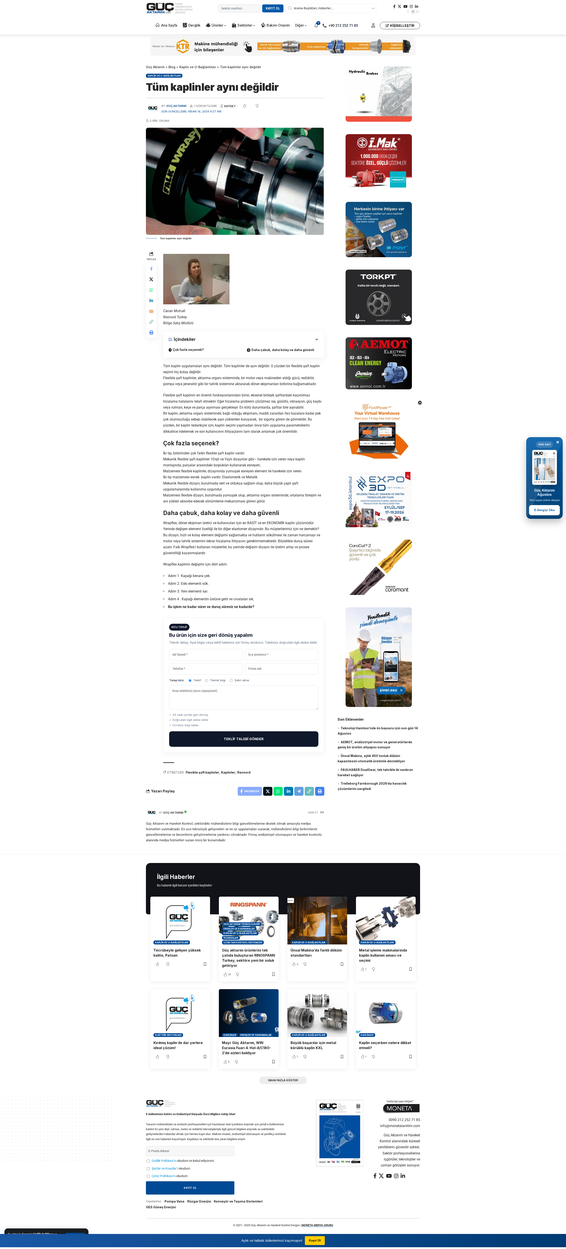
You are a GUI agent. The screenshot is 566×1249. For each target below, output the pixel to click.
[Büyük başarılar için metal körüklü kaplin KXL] (317, 1013)
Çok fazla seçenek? (188, 349)
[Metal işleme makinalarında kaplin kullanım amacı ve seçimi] (386, 920)
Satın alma (242, 680)
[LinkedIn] (416, 7)
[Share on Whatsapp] (151, 290)
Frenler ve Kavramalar (239, 928)
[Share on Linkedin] (151, 300)
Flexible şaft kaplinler (202, 772)
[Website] (322, 812)
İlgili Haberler (176, 876)
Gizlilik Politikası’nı (164, 1161)
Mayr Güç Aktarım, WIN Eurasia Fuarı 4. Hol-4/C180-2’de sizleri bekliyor (246, 1048)
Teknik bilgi (218, 680)
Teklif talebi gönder (244, 739)
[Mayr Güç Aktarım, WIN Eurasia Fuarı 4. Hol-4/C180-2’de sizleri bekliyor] (249, 1013)
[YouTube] (405, 7)
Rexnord (243, 772)
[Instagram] (411, 7)
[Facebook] (394, 7)
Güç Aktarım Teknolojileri (242, 924)
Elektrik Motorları (168, 1035)
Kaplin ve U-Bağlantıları (164, 75)
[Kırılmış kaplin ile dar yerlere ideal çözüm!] (180, 1013)
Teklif (197, 680)
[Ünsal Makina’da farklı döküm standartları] (317, 920)
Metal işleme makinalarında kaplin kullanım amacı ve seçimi (383, 955)
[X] (399, 7)
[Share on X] (151, 279)
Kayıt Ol (273, 8)
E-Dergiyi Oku (544, 510)
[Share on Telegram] (299, 791)
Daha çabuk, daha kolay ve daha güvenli (282, 350)
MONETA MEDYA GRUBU (317, 1225)
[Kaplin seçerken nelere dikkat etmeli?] (386, 1013)
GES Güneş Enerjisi (161, 1207)
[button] (373, 25)
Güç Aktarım (176, 106)
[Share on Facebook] (151, 269)
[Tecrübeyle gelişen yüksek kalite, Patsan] (180, 920)
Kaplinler (228, 772)
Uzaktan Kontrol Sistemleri (243, 942)
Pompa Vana (174, 1201)
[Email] (151, 311)
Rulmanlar (231, 937)
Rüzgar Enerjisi (199, 1201)
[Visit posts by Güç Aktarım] (151, 812)
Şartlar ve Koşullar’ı (165, 1168)
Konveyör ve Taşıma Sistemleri (238, 1201)
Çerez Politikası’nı (164, 1176)
